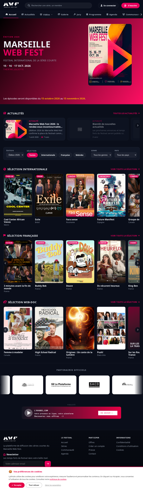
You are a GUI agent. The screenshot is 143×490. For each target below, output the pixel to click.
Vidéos (46, 14)
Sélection (31, 151)
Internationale (48, 155)
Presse (92, 450)
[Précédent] (5, 125)
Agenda (113, 14)
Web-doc (80, 155)
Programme (95, 14)
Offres (92, 442)
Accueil (12, 14)
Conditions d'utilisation (127, 446)
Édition (10, 150)
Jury (79, 14)
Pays (117, 150)
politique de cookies (58, 479)
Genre (94, 150)
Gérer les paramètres (53, 485)
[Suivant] (137, 125)
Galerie (64, 14)
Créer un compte (97, 446)
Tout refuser (34, 485)
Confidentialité (123, 442)
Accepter (18, 485)
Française (65, 155)
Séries (64, 446)
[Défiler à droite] (140, 14)
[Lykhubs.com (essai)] (71, 413)
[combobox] (60, 5)
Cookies (120, 450)
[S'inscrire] (48, 464)
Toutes (32, 155)
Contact (92, 453)
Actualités (30, 14)
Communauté (133, 14)
